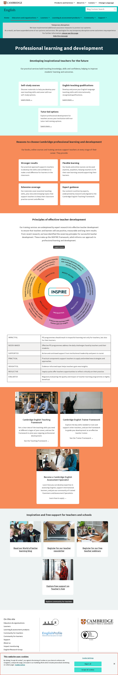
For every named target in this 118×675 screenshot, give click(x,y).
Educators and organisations (24, 18)
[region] (59, 664)
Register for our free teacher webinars (92, 549)
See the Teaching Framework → (36, 441)
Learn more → (26, 100)
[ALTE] (50, 630)
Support (101, 18)
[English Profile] (52, 640)
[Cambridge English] (13, 3)
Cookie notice (20, 665)
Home (6, 18)
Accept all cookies (88, 670)
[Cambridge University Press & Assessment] (97, 629)
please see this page (70, 33)
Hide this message (60, 36)
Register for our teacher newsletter (59, 549)
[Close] (114, 663)
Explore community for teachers (59, 601)
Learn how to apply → (57, 498)
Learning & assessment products (66, 18)
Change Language (106, 3)
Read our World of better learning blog (25, 549)
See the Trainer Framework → (81, 438)
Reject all (88, 664)
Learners (44, 18)
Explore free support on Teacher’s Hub (57, 587)
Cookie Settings (88, 658)
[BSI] (89, 644)
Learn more (59, 247)
